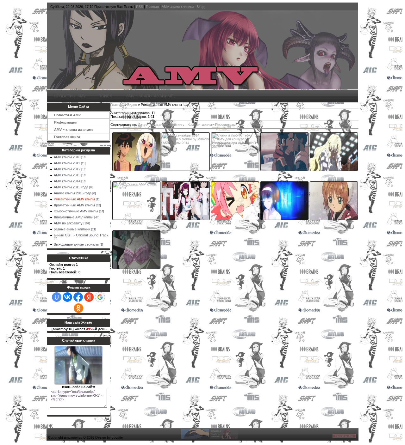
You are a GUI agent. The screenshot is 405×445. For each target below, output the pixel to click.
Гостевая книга (67, 137)
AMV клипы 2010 (67, 157)
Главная (152, 7)
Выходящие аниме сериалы (76, 244)
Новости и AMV (70, 96)
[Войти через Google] (100, 297)
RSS (139, 7)
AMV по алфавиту (68, 223)
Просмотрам (225, 124)
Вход (200, 7)
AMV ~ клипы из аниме (149, 96)
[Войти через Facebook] (78, 297)
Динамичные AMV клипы (73, 217)
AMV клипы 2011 (67, 163)
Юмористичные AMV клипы (76, 211)
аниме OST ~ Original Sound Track (81, 235)
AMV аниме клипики (178, 7)
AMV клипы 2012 (67, 169)
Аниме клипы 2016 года (72, 193)
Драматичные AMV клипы (74, 205)
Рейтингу (177, 124)
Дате (142, 124)
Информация (64, 122)
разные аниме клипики (72, 229)
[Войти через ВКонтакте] (67, 297)
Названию (159, 124)
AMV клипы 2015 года (71, 187)
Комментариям (200, 124)
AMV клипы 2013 (67, 175)
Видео (132, 105)
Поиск (105, 96)
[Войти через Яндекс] (89, 297)
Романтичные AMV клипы (74, 199)
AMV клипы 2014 (67, 181)
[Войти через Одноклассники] (78, 308)
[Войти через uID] (56, 297)
